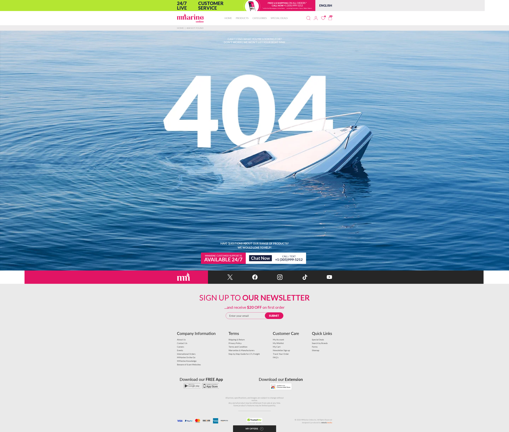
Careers (180, 346)
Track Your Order (281, 354)
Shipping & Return (237, 339)
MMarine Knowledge (186, 361)
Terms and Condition (238, 346)
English (325, 5)
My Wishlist (278, 343)
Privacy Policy (235, 343)
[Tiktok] (294, 277)
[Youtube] (319, 277)
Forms (315, 346)
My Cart (276, 346)
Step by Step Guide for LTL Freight (244, 354)
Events (180, 350)
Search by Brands (320, 343)
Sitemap (315, 350)
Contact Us (182, 343)
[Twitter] (220, 277)
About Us (181, 339)
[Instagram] (270, 277)
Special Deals (318, 339)
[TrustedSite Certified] (254, 421)
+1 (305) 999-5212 (293, 5)
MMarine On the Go (186, 357)
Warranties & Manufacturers (241, 350)
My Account (278, 339)
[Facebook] (245, 277)
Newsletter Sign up (281, 350)
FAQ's (275, 357)
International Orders (186, 354)
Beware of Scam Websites (189, 364)
